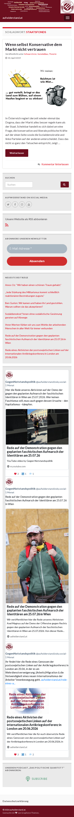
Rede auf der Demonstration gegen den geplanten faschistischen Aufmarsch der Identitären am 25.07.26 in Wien (35, 339)
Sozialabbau (43, 54)
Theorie (52, 54)
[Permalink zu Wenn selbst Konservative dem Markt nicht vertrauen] (37, 87)
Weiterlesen (17, 152)
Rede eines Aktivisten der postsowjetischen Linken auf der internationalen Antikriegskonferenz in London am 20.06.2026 (37, 354)
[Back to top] (66, 809)
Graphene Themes (30, 812)
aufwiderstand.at (13, 17)
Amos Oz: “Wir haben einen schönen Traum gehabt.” (33, 284)
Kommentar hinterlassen (55, 164)
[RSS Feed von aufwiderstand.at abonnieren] (6, 224)
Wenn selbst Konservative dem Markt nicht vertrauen (33, 47)
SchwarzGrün (30, 54)
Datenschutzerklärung (15, 801)
